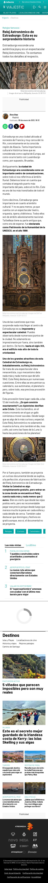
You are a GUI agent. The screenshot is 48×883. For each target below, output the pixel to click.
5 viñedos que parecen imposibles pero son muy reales (23, 688)
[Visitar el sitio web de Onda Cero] (13, 846)
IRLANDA (6, 727)
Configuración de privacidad (33, 873)
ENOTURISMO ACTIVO (11, 681)
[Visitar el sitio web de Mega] (24, 840)
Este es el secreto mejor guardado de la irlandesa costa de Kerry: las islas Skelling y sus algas (22, 736)
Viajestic (5, 18)
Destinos (11, 635)
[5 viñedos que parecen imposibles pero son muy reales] (24, 666)
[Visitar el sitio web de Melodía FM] (35, 846)
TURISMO (6, 765)
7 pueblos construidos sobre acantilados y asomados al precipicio (24, 556)
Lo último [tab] (31, 545)
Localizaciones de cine (29, 13)
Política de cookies (37, 869)
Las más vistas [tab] (13, 545)
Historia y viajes (10, 643)
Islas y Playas (9, 13)
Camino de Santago (11, 646)
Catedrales (35, 531)
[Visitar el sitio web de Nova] (13, 840)
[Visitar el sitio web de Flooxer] (32, 852)
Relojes (8, 531)
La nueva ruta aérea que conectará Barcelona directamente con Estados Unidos (24, 574)
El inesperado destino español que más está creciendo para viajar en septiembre (12, 771)
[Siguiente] (43, 2)
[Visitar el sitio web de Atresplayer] (18, 852)
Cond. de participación (12, 873)
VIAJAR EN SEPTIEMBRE (21, 586)
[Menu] (44, 7)
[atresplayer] (34, 7)
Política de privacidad (21, 869)
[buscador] (39, 7)
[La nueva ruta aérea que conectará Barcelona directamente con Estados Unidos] (13, 788)
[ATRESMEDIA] (24, 826)
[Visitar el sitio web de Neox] (35, 834)
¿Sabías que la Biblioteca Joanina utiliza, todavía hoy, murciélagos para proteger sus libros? (34, 803)
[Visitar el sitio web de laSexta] (24, 834)
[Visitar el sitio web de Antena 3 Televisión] (13, 834)
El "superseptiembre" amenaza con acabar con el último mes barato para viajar (25, 592)
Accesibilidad (36, 877)
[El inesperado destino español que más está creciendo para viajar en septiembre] (13, 757)
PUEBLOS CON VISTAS (19, 551)
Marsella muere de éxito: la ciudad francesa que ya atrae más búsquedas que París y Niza (34, 771)
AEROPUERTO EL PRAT (20, 567)
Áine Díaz (14, 114)
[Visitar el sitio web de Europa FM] (24, 846)
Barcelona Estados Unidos (31, 2)
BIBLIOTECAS (30, 797)
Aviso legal (8, 869)
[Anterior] (19, 2)
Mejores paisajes (26, 643)
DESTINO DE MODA (32, 765)
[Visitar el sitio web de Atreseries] (35, 840)
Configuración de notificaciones (18, 877)
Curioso (20, 531)
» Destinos (14, 18)
